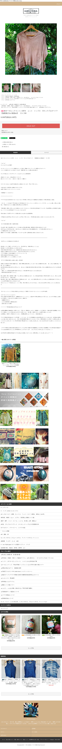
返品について (4, 130)
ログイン (2, 731)
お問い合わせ (3, 735)
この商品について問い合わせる (9, 144)
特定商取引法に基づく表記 (7, 132)
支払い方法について (9, 739)
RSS (56, 739)
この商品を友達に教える (7, 142)
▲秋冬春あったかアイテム (10, 99)
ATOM (58, 739)
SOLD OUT (31, 126)
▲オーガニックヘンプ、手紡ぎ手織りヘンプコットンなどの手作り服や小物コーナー (20, 98)
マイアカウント (4, 728)
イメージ (46, 152)
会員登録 (33, 728)
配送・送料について (18, 739)
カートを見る (34, 731)
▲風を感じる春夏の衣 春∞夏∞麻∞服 (12, 96)
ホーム (3, 96)
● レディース (4, 104)
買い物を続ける (5, 146)
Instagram (52, 739)
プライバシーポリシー (44, 739)
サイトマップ (4, 608)
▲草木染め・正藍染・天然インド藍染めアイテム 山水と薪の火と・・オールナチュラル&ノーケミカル (24, 97)
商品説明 (15, 152)
